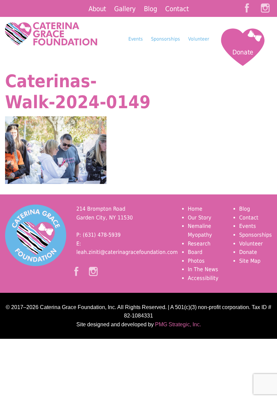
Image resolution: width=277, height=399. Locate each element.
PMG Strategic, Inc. (178, 324)
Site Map (249, 261)
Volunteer (198, 39)
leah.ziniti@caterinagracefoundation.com (127, 252)
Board (195, 252)
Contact (177, 9)
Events (135, 39)
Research (199, 243)
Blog (150, 9)
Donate (242, 52)
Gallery (125, 9)
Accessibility (203, 278)
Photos (196, 261)
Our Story (199, 217)
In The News (203, 269)
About (97, 9)
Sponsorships (165, 39)
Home (195, 209)
